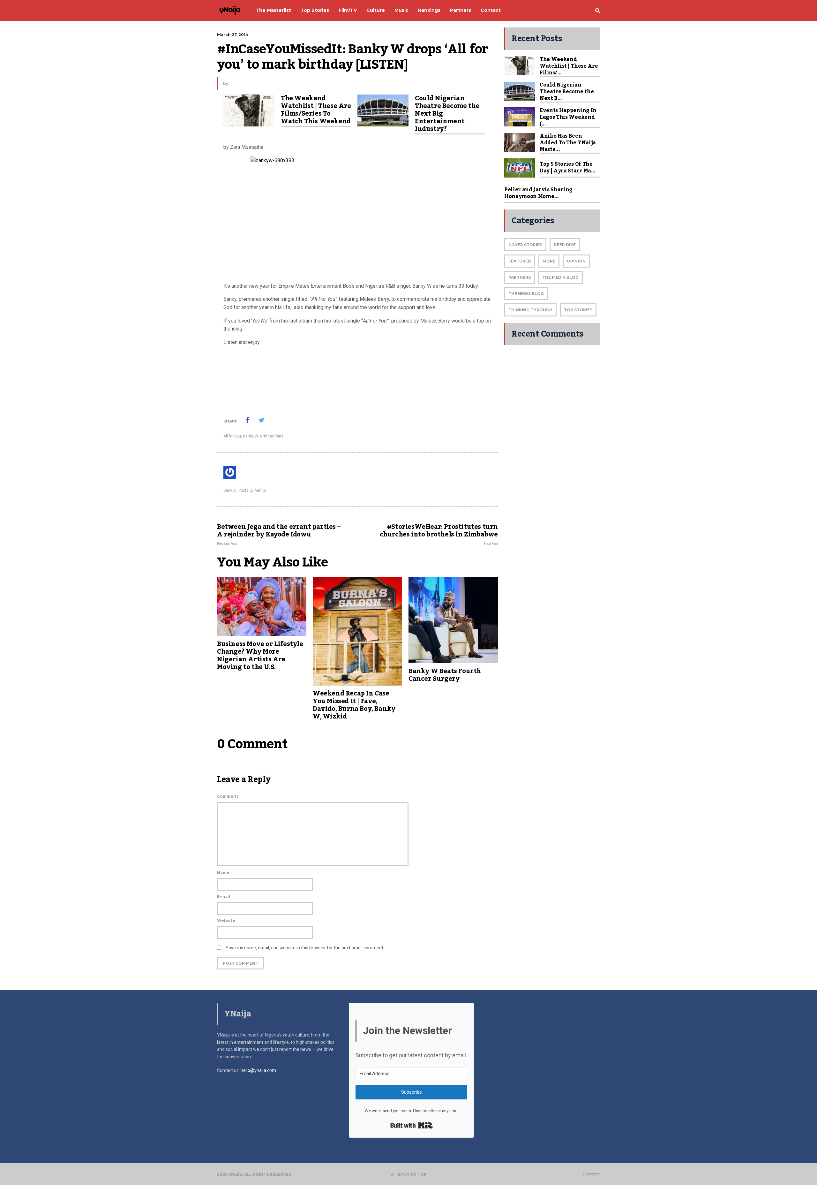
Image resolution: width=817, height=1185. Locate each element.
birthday (267, 436)
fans (279, 436)
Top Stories (578, 310)
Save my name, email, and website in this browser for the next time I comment (304, 947)
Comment (227, 796)
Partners (519, 277)
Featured (519, 261)
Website (226, 920)
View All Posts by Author (244, 490)
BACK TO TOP (412, 1174)
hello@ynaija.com (258, 1070)
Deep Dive (565, 244)
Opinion (576, 261)
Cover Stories (525, 244)
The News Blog (526, 293)
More (549, 261)
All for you (232, 436)
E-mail (223, 896)
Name (223, 872)
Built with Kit (411, 1125)
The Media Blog (560, 277)
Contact (591, 1174)
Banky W (250, 436)
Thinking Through (530, 310)
